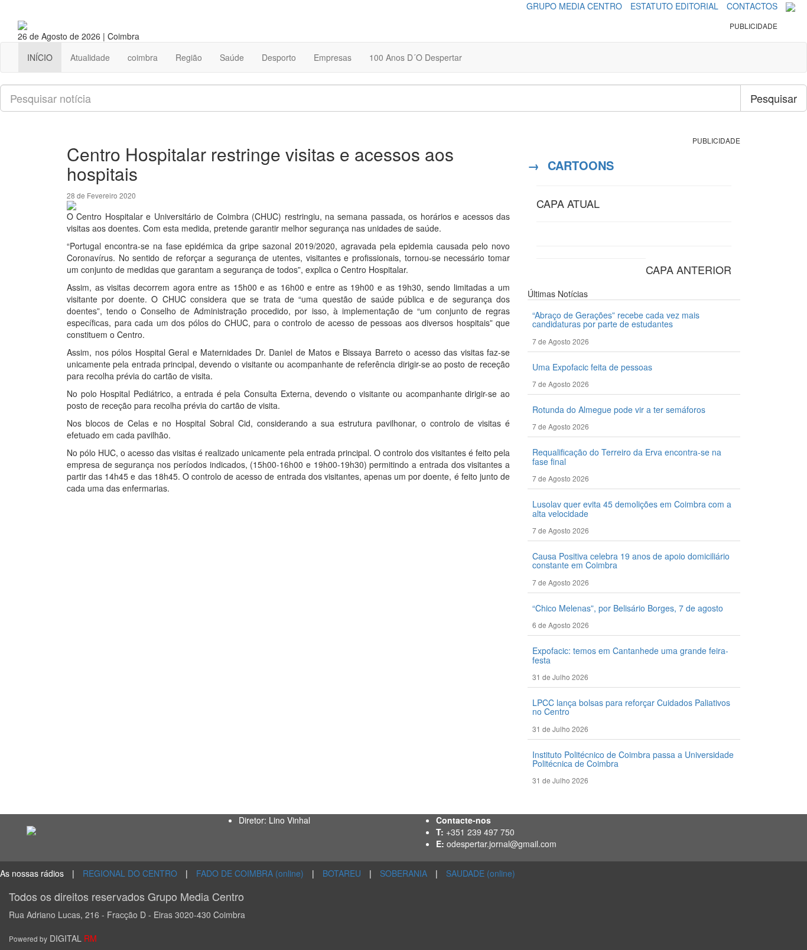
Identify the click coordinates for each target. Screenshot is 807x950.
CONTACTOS (752, 6)
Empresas (333, 57)
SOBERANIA (403, 873)
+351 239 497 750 (480, 832)
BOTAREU (342, 873)
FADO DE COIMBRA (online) (250, 873)
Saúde (232, 57)
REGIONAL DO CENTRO (130, 873)
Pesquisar (773, 98)
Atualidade (90, 57)
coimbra (143, 57)
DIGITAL (53, 938)
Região (188, 57)
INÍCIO (40, 57)
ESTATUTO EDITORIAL (674, 6)
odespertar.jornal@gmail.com (502, 844)
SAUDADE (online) (480, 873)
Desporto (279, 57)
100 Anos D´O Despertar (415, 57)
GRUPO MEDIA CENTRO (574, 6)
